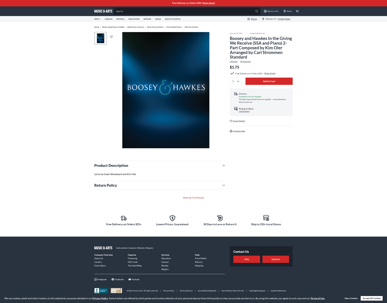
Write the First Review (193, 198)
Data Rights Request (257, 291)
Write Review (245, 62)
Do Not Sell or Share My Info (233, 291)
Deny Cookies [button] (351, 298)
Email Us (276, 259)
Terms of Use (318, 298)
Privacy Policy (100, 298)
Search (119, 11)
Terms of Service (186, 291)
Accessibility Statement (207, 291)
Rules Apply (209, 3)
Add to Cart (269, 81)
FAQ (247, 259)
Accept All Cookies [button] (372, 298)
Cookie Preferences (278, 291)
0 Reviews (234, 62)
